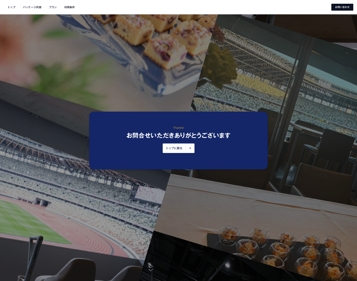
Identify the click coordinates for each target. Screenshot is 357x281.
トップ (11, 7)
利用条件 (69, 7)
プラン (53, 7)
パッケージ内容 (32, 7)
